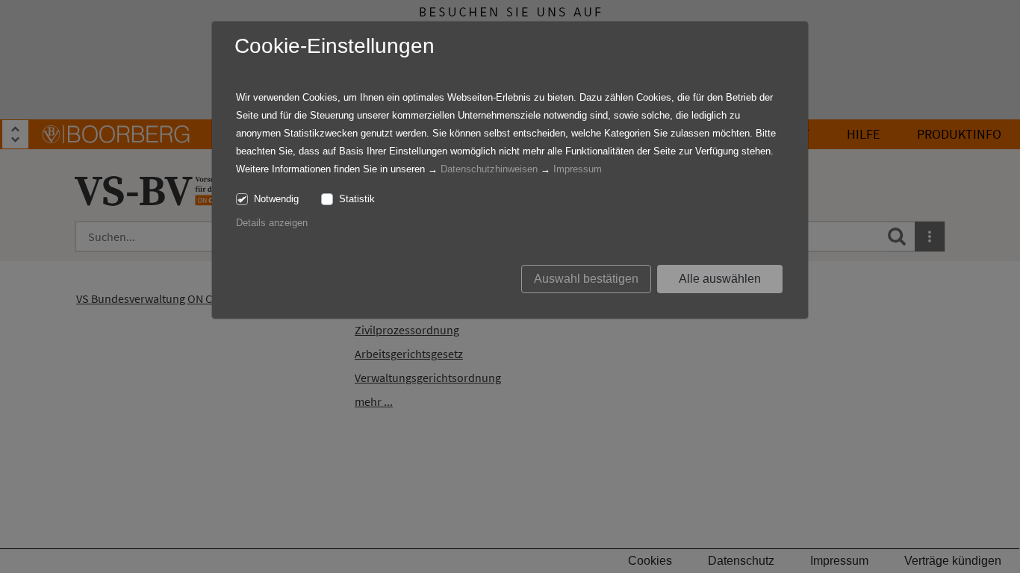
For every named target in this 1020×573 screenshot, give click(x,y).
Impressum (577, 169)
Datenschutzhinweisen (489, 169)
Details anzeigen (272, 222)
